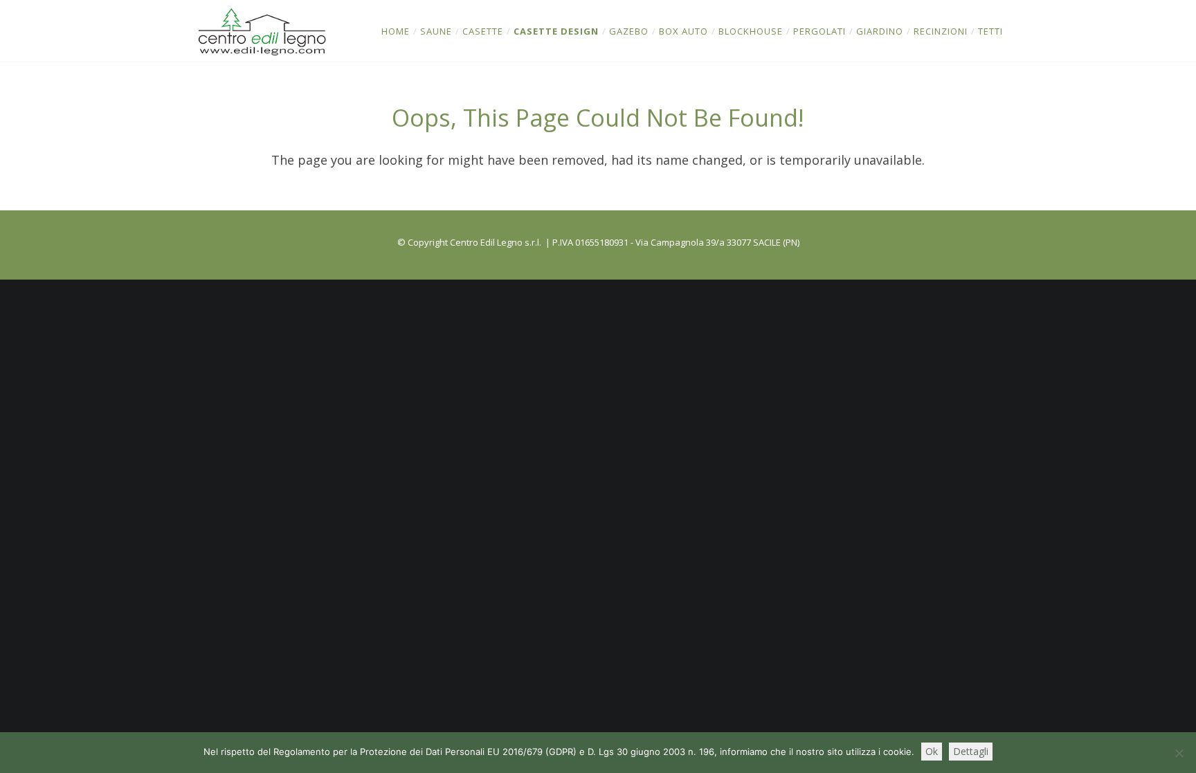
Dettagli (970, 751)
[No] (1179, 753)
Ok (931, 751)
